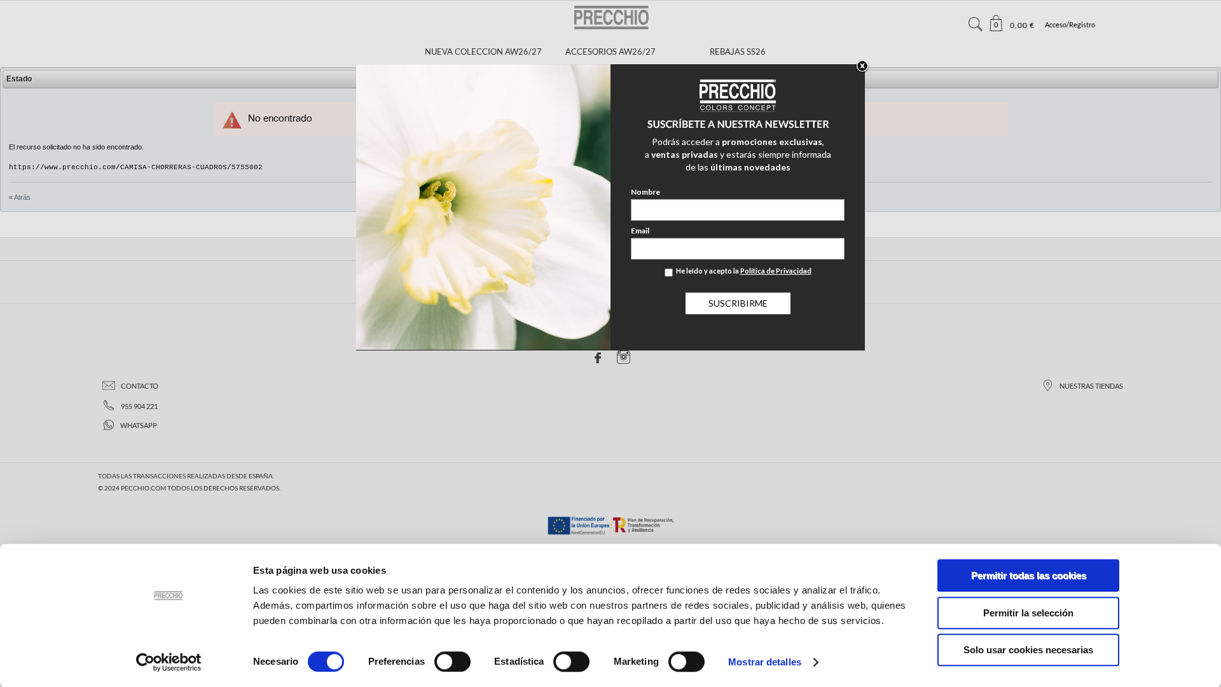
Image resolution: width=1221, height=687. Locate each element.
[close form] (862, 66)
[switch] (452, 661)
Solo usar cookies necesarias (1028, 649)
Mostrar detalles (764, 661)
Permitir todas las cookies (1028, 575)
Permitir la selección (1028, 612)
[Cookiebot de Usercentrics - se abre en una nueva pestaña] (168, 662)
